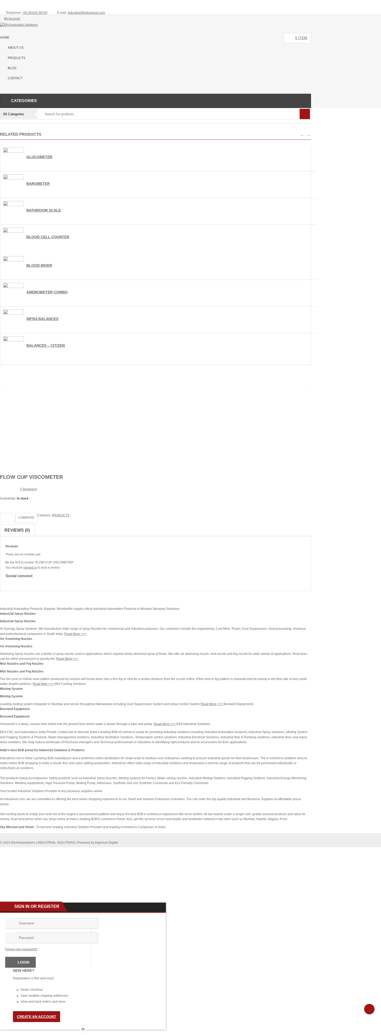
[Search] (305, 114)
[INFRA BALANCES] (13, 313)
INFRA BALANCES (42, 319)
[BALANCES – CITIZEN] (13, 340)
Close (375, 4)
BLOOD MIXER (39, 265)
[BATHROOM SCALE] (13, 205)
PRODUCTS (60, 515)
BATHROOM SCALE (43, 210)
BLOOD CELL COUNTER (47, 237)
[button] (302, 134)
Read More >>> (75, 634)
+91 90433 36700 (34, 13)
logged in (30, 567)
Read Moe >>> (43, 684)
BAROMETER (38, 184)
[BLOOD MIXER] (13, 260)
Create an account (36, 1017)
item (301, 38)
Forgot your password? (21, 949)
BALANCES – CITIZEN (45, 345)
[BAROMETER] (13, 178)
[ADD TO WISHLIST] (7, 518)
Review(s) (28, 489)
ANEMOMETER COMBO (47, 292)
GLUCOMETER (39, 157)
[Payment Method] (268, 851)
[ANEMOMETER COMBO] (13, 287)
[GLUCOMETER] (13, 152)
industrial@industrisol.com (86, 13)
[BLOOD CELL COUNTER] (13, 232)
